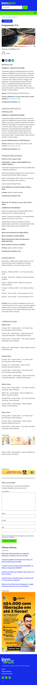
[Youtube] (9, 677)
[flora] (18, 444)
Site (3, 527)
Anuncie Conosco (7, 673)
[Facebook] (3, 677)
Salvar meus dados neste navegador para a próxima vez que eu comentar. (18, 536)
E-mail (4, 520)
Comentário (6, 491)
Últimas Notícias (11, 17)
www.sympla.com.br (13, 98)
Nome (3, 513)
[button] (35, 12)
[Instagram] (6, 677)
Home (3, 17)
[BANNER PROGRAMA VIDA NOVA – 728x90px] (18, 474)
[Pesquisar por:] (12, 7)
